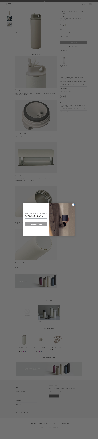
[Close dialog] (73, 204)
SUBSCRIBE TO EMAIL (36, 224)
